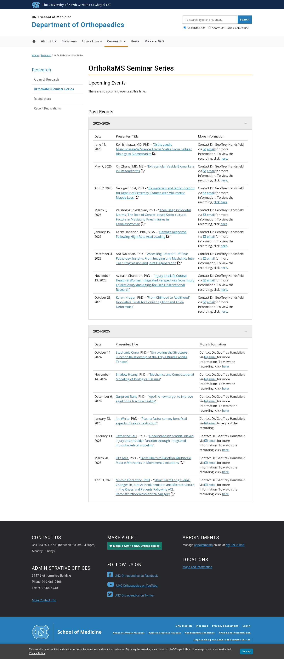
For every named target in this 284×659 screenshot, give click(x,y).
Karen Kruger (126, 297)
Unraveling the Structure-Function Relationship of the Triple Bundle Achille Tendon (152, 357)
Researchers (42, 99)
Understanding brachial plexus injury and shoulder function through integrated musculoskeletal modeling (155, 440)
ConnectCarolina (223, 4)
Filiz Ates (122, 458)
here (223, 158)
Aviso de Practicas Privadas (165, 632)
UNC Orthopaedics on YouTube (136, 585)
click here (220, 202)
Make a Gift (155, 41)
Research (115, 41)
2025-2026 (101, 123)
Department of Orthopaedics (78, 25)
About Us (48, 41)
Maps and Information (197, 567)
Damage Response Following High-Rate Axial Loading (151, 234)
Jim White (122, 418)
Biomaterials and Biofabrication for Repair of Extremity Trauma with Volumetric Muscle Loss (155, 193)
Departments (202, 4)
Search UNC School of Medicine (230, 28)
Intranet (202, 625)
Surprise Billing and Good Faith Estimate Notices (221, 639)
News (134, 41)
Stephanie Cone (127, 352)
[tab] (170, 123)
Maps (187, 4)
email (211, 149)
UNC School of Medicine (51, 17)
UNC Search (243, 4)
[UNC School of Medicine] (66, 631)
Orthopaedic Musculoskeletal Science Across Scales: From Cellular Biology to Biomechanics (154, 149)
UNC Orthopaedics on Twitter (134, 595)
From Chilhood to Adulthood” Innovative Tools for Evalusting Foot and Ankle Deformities (153, 302)
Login (246, 625)
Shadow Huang (127, 374)
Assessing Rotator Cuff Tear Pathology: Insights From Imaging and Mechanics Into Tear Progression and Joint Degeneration (155, 258)
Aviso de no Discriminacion (235, 632)
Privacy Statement (225, 625)
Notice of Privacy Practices (129, 632)
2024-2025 (101, 331)
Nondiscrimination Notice (200, 632)
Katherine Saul (126, 436)
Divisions (69, 41)
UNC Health (184, 625)
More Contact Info (44, 600)
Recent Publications (47, 108)
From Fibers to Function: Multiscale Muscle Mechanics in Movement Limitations (153, 460)
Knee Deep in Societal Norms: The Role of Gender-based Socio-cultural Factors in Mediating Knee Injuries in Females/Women (153, 217)
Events (163, 4)
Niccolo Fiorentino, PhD (133, 480)
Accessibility (148, 4)
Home (33, 41)
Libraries (175, 4)
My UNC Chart (235, 545)
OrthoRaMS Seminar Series (54, 89)
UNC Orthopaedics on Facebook (136, 576)
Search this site (196, 28)
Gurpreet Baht (126, 396)
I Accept (246, 651)
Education (91, 41)
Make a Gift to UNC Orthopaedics (136, 546)
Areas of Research (46, 79)
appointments (203, 545)
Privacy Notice (37, 653)
